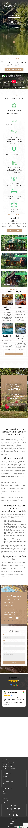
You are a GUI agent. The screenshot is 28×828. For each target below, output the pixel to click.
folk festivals (11, 499)
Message (5, 652)
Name (4, 635)
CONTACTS (6, 798)
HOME (4, 791)
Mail (4, 640)
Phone (4, 646)
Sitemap (5, 802)
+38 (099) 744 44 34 (7, 766)
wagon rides (20, 499)
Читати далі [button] (6, 704)
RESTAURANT (6, 783)
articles (5, 800)
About (4, 793)
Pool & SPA (7, 336)
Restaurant (20, 307)
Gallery (5, 796)
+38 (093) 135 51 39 (8, 620)
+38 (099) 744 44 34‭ (12, 617)
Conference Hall (8, 781)
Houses (5, 776)
